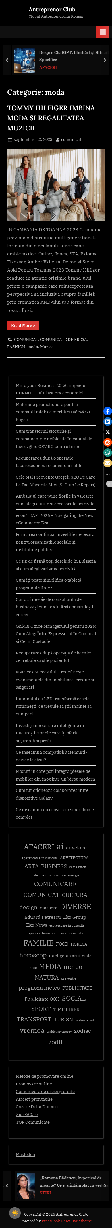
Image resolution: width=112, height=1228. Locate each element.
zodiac (82, 1030)
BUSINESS (54, 866)
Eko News (36, 925)
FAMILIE (38, 943)
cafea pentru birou (46, 875)
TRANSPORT (34, 1019)
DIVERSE (75, 906)
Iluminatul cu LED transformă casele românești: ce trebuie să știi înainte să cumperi (54, 706)
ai (60, 846)
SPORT (41, 1009)
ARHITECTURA (74, 857)
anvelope (76, 847)
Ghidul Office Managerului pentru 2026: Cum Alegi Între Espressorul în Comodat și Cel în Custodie (56, 633)
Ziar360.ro (27, 1114)
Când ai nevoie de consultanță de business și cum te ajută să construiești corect (54, 606)
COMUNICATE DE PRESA (63, 339)
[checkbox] (15, 1213)
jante (32, 967)
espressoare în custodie (66, 925)
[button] (107, 411)
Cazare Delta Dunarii (37, 1106)
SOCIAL (74, 998)
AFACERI (46, 67)
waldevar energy (59, 1032)
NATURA (47, 977)
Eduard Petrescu (42, 917)
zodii (55, 1042)
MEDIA (50, 966)
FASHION (16, 346)
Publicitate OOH (42, 999)
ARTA (31, 866)
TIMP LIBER (66, 1009)
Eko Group (74, 917)
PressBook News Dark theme (67, 1220)
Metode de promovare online (44, 1076)
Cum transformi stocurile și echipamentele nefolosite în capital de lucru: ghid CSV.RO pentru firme (54, 438)
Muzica (47, 346)
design (29, 907)
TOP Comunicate (33, 1122)
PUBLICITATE (77, 988)
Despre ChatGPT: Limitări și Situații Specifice (72, 56)
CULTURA (74, 894)
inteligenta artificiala (70, 956)
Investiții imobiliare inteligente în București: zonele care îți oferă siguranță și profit (50, 732)
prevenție (68, 978)
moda (32, 346)
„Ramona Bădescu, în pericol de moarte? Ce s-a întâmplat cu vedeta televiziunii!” (69, 1182)
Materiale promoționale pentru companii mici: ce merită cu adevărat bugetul (53, 411)
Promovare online (34, 1084)
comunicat (71, 139)
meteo (72, 966)
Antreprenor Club (52, 9)
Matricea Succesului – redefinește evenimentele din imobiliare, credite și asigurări (55, 679)
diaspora (48, 907)
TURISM (64, 1019)
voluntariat (85, 1020)
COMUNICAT (26, 339)
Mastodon (25, 1154)
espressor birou (38, 933)
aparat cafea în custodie (40, 858)
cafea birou (77, 867)
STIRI (40, 1192)
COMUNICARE (55, 884)
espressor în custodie (68, 933)
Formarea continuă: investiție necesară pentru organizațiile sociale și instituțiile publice (55, 541)
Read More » (25, 326)
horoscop (33, 955)
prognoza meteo (39, 987)
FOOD (62, 944)
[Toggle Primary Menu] (102, 32)
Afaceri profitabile (34, 1099)
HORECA (79, 944)
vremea (32, 1030)
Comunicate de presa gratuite (45, 1091)
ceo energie (70, 875)
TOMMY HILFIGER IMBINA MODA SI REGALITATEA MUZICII (51, 117)
